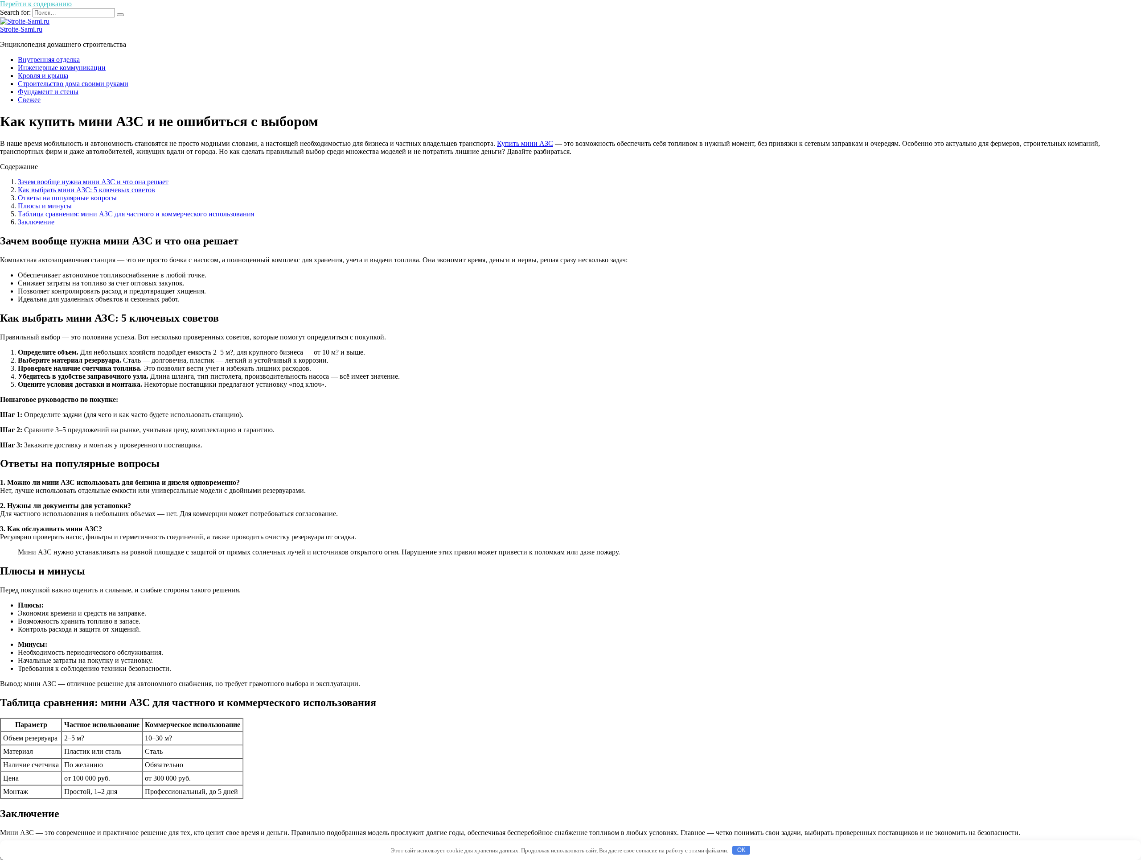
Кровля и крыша (43, 75)
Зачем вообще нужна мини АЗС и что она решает (93, 182)
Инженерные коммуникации (62, 67)
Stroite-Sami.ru (21, 29)
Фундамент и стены (48, 91)
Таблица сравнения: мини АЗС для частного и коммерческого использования (136, 214)
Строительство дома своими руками (73, 83)
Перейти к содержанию (36, 4)
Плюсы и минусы (45, 206)
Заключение (36, 222)
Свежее (29, 99)
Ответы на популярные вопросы (67, 198)
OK (741, 850)
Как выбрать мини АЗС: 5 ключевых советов (86, 190)
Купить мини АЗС (525, 143)
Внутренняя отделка (49, 59)
